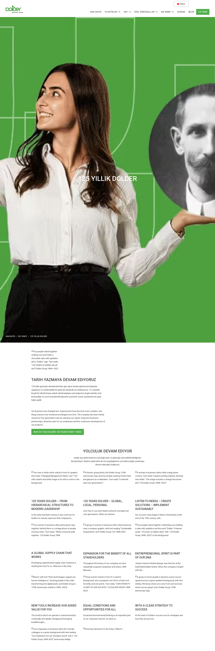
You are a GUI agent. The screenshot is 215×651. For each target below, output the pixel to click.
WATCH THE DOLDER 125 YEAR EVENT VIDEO (58, 432)
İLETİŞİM (202, 12)
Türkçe (182, 4)
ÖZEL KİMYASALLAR (144, 12)
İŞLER (191, 12)
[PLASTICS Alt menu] (119, 12)
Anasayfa (10, 336)
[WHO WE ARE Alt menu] (173, 12)
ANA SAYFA (95, 12)
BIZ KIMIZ (166, 12)
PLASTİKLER (111, 12)
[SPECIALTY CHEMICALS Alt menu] (157, 12)
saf (126, 12)
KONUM (181, 12)
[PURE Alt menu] (130, 12)
